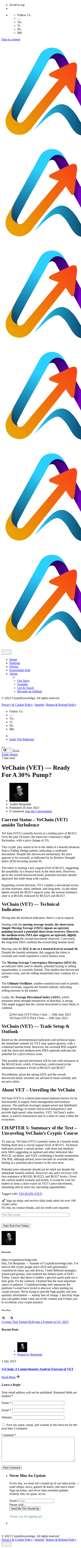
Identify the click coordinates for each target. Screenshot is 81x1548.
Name (6, 1403)
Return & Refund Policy (61, 704)
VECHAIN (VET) (30, 1193)
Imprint (39, 704)
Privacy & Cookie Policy (17, 704)
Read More (9, 1377)
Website (6, 1417)
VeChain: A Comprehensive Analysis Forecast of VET (38, 1369)
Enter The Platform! (21, 739)
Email (6, 1410)
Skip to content (11, 39)
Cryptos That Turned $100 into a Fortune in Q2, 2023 (35, 1322)
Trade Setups (10, 754)
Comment (9, 1435)
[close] (6, 652)
